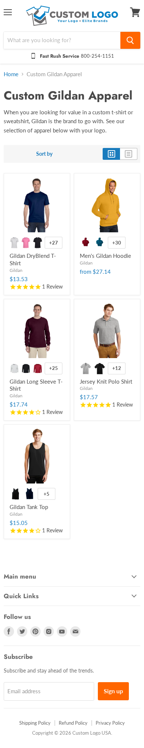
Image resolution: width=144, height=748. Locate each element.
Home (11, 74)
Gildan (16, 270)
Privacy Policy (110, 723)
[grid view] (111, 154)
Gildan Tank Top (29, 506)
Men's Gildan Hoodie (105, 255)
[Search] (130, 40)
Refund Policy (73, 723)
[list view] (128, 154)
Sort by (44, 154)
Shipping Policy (35, 723)
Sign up (113, 690)
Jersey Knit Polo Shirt (106, 381)
